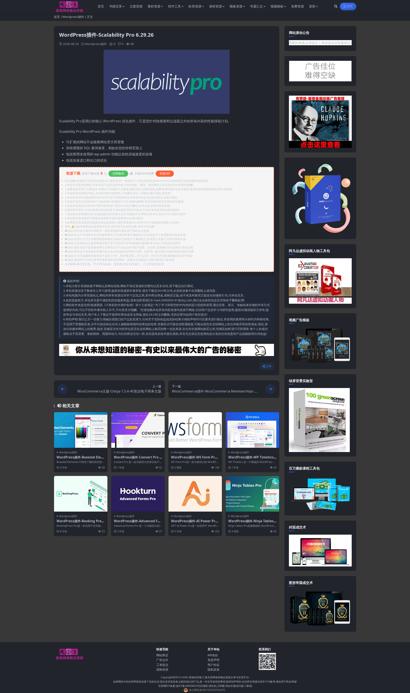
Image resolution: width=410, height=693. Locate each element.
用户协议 (214, 665)
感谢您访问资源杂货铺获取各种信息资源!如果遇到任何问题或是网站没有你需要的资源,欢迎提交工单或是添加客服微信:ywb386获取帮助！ (301, 43)
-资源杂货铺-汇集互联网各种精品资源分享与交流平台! (218, 677)
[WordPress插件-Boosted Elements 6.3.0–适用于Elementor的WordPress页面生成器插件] (80, 430)
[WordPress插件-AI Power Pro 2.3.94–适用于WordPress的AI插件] (195, 494)
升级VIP (165, 173)
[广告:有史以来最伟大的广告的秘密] (166, 351)
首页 (57, 17)
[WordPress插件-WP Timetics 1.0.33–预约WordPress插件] (252, 430)
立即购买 (118, 173)
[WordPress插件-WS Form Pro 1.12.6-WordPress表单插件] (195, 430)
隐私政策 (214, 669)
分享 (268, 366)
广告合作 (162, 660)
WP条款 (213, 655)
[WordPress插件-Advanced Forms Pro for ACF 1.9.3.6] (138, 494)
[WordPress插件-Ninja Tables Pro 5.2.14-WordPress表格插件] (252, 494)
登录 (350, 6)
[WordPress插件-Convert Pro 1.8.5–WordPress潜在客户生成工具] (138, 430)
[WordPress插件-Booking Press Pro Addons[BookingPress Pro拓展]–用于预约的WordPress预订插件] (80, 494)
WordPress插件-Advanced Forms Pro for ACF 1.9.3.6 (137, 523)
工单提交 (162, 665)
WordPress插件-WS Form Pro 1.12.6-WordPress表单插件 (194, 459)
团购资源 (162, 669)
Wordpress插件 (73, 17)
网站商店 (162, 655)
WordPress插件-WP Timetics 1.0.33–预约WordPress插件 (251, 459)
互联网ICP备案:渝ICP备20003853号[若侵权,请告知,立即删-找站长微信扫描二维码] (205, 686)
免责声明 (214, 660)
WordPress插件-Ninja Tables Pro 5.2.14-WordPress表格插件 (252, 523)
